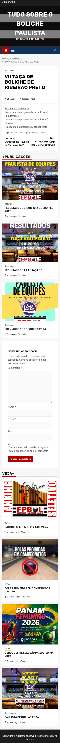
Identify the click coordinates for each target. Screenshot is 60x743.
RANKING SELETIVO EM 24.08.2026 (26, 527)
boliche (14, 132)
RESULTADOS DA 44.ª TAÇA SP (23, 270)
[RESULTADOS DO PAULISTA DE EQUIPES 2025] (30, 180)
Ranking (8, 523)
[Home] (6, 50)
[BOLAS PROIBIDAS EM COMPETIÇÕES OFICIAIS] (30, 559)
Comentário (15, 367)
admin (23, 216)
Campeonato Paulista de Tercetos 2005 (17, 142)
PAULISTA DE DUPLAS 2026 (22, 717)
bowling (23, 132)
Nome (12, 407)
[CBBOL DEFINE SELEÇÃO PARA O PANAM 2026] (30, 624)
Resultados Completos (17, 108)
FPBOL (43, 132)
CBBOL (8, 584)
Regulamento (12, 115)
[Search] (55, 50)
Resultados (9, 71)
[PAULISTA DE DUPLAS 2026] (30, 688)
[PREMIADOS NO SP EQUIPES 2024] (30, 301)
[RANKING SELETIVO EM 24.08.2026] (30, 498)
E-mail (12, 419)
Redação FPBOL (28, 99)
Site (10, 431)
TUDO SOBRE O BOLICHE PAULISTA (30, 23)
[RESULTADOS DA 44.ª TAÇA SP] (30, 243)
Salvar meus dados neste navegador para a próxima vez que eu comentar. (28, 449)
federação (33, 132)
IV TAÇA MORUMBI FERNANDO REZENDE (43, 142)
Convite (9, 123)
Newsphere (44, 735)
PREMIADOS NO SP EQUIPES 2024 (25, 329)
